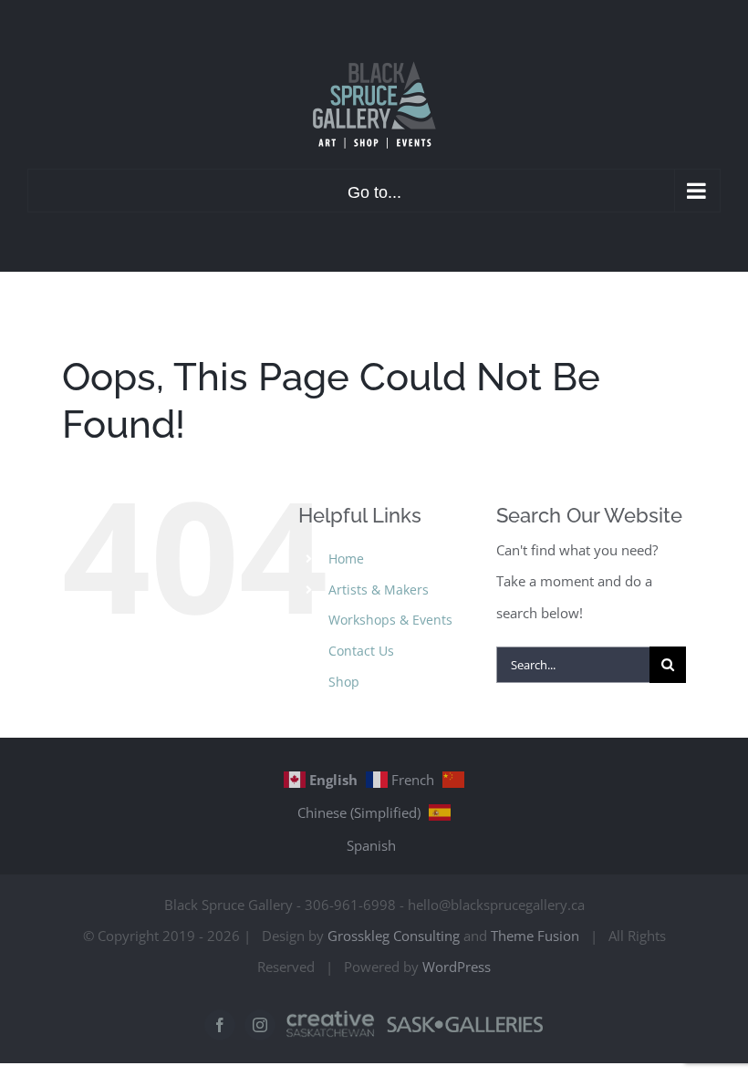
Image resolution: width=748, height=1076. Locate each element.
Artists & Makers (378, 589)
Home (346, 558)
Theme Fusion (535, 935)
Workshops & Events (390, 619)
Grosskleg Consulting (393, 935)
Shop (343, 681)
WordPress (456, 966)
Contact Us (361, 650)
